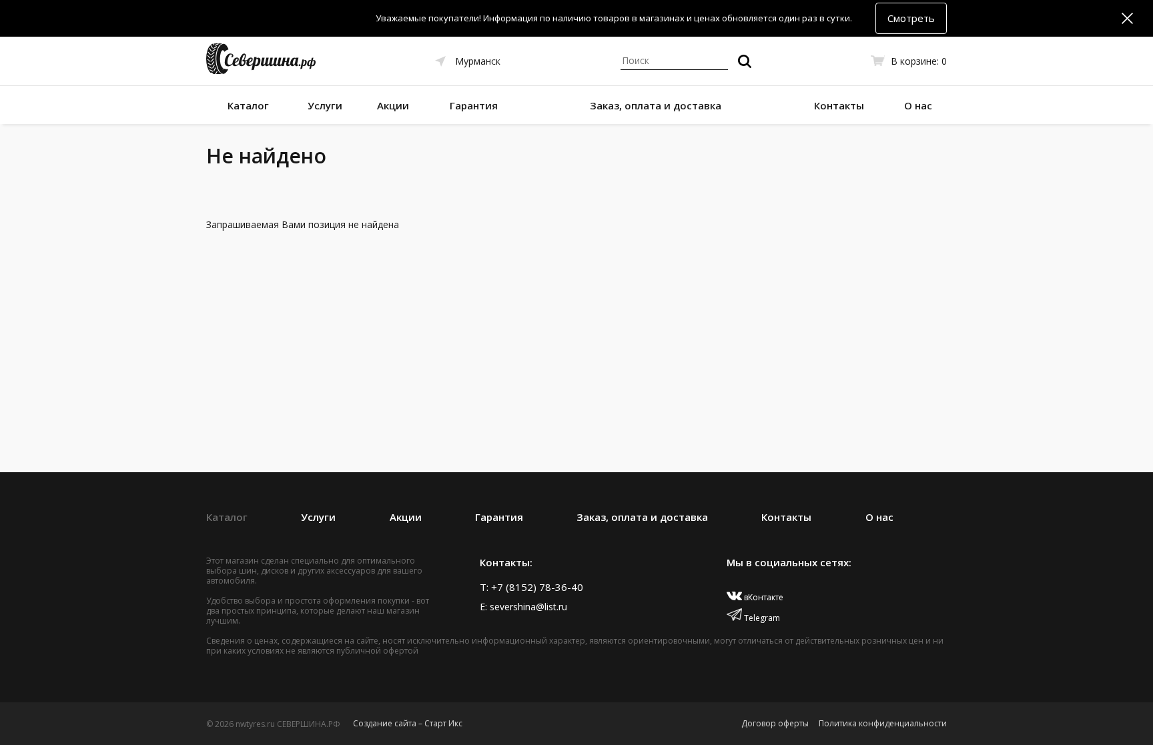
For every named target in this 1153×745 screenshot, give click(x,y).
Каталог (248, 105)
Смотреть (911, 18)
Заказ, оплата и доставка (655, 105)
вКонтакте (762, 597)
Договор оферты (775, 723)
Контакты (839, 105)
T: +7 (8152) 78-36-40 (531, 587)
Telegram (761, 618)
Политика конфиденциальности (883, 723)
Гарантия (474, 105)
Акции (393, 105)
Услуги (325, 105)
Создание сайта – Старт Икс (407, 723)
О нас (918, 105)
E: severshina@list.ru (523, 606)
